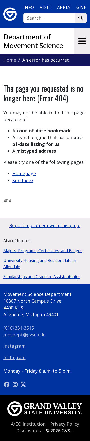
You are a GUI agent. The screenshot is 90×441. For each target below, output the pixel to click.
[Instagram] (16, 384)
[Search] (81, 18)
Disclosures (28, 431)
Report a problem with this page (45, 225)
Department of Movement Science (33, 41)
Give (81, 7)
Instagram (15, 346)
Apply (64, 7)
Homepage (24, 173)
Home (10, 60)
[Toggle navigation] (82, 41)
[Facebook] (8, 384)
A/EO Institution (28, 424)
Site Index (23, 180)
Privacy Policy (64, 424)
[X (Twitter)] (23, 384)
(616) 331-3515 (19, 328)
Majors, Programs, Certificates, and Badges (43, 250)
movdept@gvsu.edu (25, 335)
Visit (46, 7)
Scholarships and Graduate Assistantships (42, 276)
